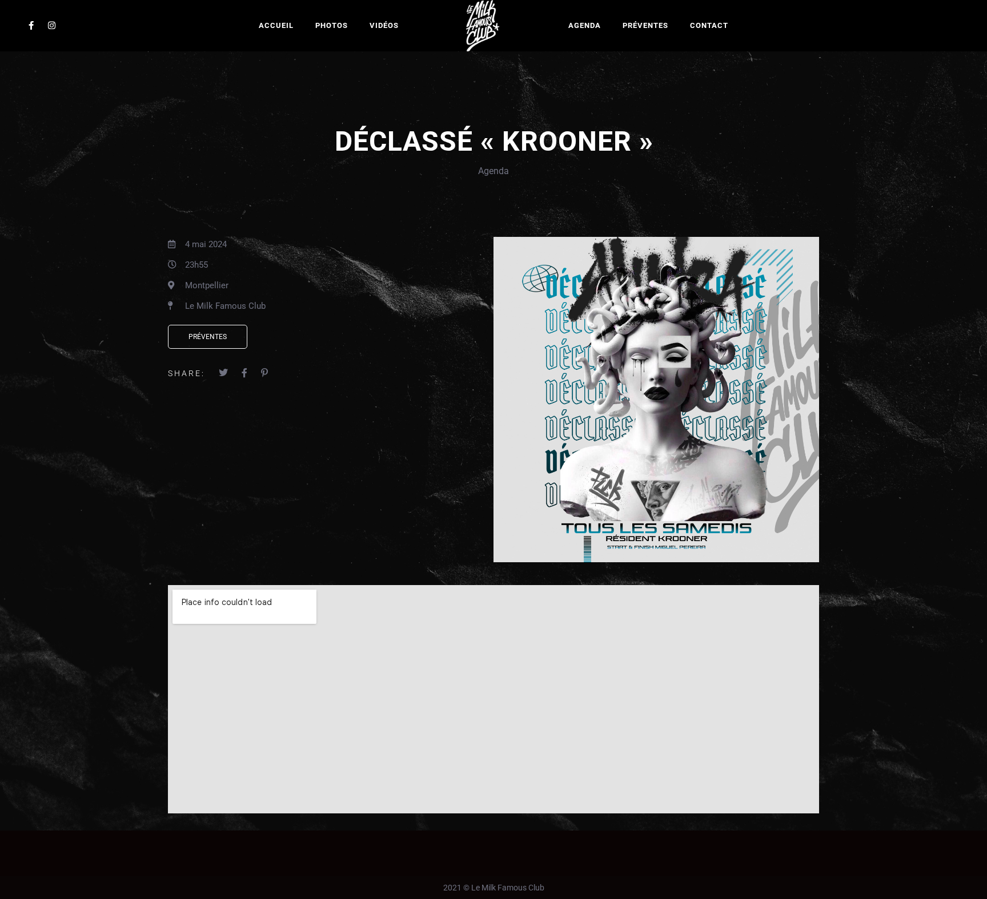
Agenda (493, 171)
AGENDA (584, 25)
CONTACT (709, 25)
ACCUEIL (276, 25)
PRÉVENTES (645, 25)
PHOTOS (331, 25)
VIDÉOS (384, 25)
